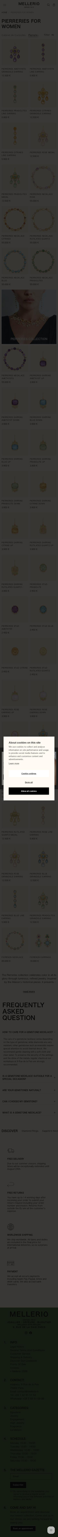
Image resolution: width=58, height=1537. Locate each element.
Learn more (14, 763)
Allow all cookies (29, 791)
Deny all (29, 782)
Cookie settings (28, 773)
